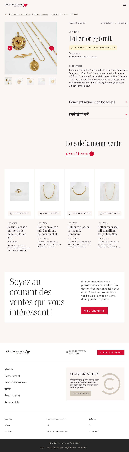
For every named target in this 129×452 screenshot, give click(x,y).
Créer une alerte (95, 311)
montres (8, 431)
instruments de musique (56, 431)
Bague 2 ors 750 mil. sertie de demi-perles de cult (17, 232)
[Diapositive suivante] (51, 48)
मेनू (124, 5)
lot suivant (123, 23)
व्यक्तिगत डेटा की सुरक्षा (55, 448)
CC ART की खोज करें (80, 394)
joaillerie (8, 419)
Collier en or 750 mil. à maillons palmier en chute (48, 230)
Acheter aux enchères (21, 14)
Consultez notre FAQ (112, 353)
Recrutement (12, 375)
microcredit (94, 431)
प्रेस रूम (9, 369)
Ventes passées (41, 14)
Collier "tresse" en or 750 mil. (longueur (79, 230)
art (47, 425)
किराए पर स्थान (12, 395)
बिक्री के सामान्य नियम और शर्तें (75, 448)
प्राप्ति (7, 389)
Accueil (6, 14)
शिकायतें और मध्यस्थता (16, 382)
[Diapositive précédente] (10, 48)
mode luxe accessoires (56, 419)
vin (90, 425)
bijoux (7, 425)
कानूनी (42, 448)
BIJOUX (55, 14)
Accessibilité (12, 402)
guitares (92, 419)
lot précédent (107, 23)
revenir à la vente (77, 23)
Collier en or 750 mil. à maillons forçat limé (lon (108, 230)
